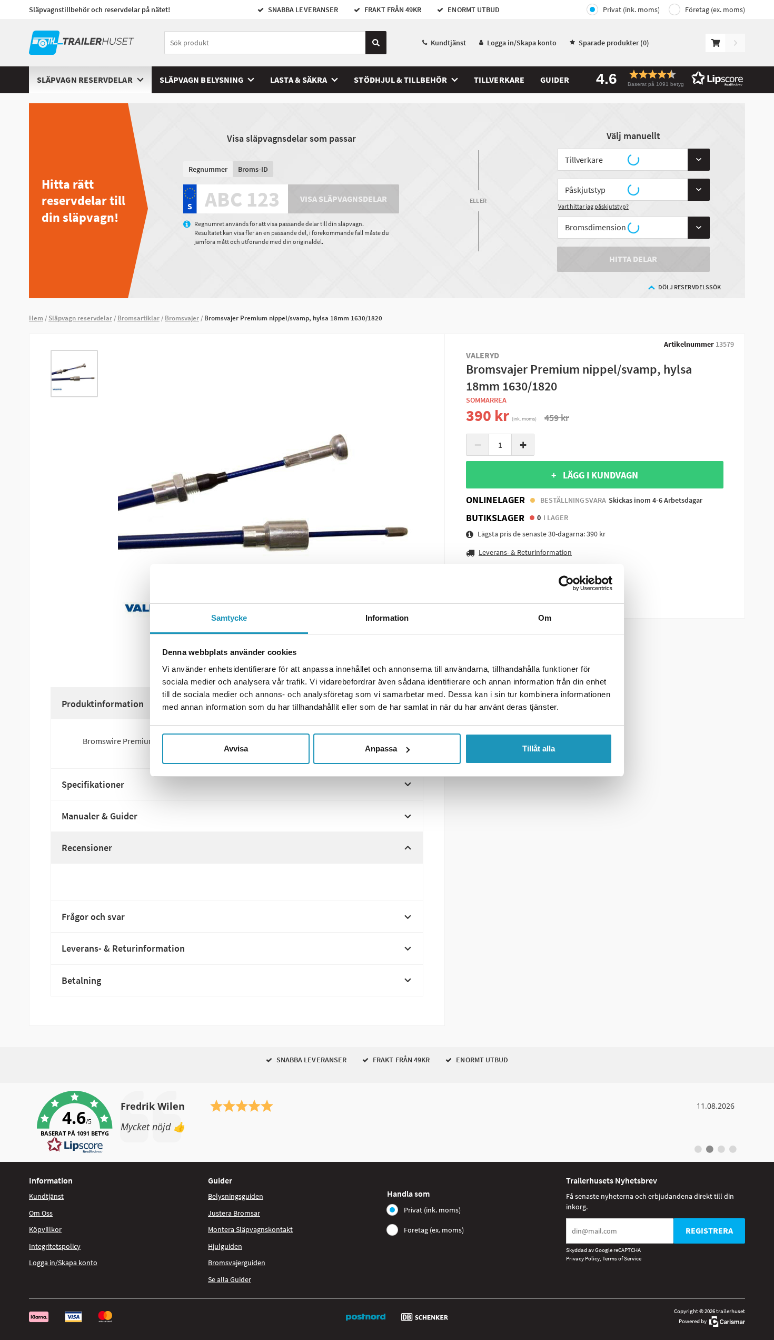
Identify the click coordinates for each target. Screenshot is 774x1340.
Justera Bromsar (234, 1213)
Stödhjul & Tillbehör (400, 79)
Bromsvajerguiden (236, 1262)
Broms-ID (253, 169)
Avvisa (236, 748)
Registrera (709, 1230)
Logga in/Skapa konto (522, 42)
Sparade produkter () (614, 42)
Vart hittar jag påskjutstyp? (593, 206)
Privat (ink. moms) (631, 9)
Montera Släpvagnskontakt (250, 1229)
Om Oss (41, 1213)
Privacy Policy (583, 1258)
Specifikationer (93, 784)
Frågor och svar (93, 917)
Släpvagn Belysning (201, 79)
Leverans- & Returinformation (123, 948)
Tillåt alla (538, 748)
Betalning (81, 980)
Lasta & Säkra (298, 79)
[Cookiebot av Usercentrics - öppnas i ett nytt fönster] (566, 583)
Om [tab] (544, 617)
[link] (387, 1122)
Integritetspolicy (55, 1246)
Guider (554, 79)
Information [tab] (387, 617)
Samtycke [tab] (229, 617)
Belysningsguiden (235, 1196)
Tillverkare (499, 79)
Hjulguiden (225, 1246)
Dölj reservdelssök (689, 287)
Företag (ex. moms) (715, 9)
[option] (74, 373)
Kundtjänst (448, 42)
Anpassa (381, 748)
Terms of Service (621, 1258)
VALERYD (483, 355)
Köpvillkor (45, 1229)
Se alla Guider (229, 1279)
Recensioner (87, 848)
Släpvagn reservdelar (85, 79)
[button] (666, 78)
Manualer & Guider (99, 816)
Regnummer (207, 169)
